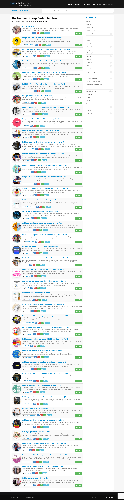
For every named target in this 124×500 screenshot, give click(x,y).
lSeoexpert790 (29, 334)
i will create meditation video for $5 (35, 478)
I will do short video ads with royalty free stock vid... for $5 (43, 420)
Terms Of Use (95, 497)
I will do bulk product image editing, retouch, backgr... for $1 (44, 72)
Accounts (89, 21)
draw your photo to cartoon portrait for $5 (37, 96)
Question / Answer (98, 78)
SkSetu (27, 392)
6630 (47, 241)
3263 (42, 450)
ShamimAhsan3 (29, 183)
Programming (98, 72)
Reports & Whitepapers (93, 81)
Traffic (88, 100)
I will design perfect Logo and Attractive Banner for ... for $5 (43, 130)
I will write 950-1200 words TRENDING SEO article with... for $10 (45, 374)
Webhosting (98, 113)
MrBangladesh (29, 91)
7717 (44, 311)
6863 (49, 44)
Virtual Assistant (98, 107)
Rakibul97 (27, 160)
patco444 (27, 311)
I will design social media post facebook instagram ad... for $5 (44, 165)
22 (35, 56)
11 (41, 114)
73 (42, 33)
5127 (47, 357)
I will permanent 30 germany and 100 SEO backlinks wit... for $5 (45, 339)
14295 (43, 125)
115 (34, 33)
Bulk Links (98, 47)
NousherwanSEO (29, 149)
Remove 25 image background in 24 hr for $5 (38, 408)
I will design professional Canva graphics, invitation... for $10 (44, 443)
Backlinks (87, 4)
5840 (43, 264)
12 (38, 264)
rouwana (27, 276)
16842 (47, 33)
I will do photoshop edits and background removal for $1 (42, 223)
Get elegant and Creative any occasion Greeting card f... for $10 (45, 455)
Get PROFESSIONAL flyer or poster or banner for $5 (40, 212)
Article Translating (92, 27)
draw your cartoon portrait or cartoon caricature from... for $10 (45, 188)
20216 (47, 56)
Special (88, 97)
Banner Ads (89, 37)
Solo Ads (89, 94)
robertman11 (28, 56)
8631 (48, 67)
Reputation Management (94, 85)
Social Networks (98, 91)
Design (88, 50)
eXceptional (28, 33)
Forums (98, 56)
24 (43, 67)
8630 (44, 172)
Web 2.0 (88, 110)
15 (35, 79)
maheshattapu (29, 427)
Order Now (78, 33)
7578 (46, 253)
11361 (46, 438)
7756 (44, 160)
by (27, 33)
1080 (46, 230)
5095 (47, 322)
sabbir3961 (28, 114)
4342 (47, 195)
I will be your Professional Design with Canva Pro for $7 (42, 351)
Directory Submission (92, 53)
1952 (46, 485)
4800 (47, 149)
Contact (111, 497)
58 (43, 91)
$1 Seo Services (108, 4)
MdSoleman (28, 473)
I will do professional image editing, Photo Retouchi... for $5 (43, 466)
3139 (44, 102)
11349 (48, 91)
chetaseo (27, 218)
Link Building (98, 62)
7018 (42, 137)
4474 (45, 473)
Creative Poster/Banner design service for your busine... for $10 (45, 316)
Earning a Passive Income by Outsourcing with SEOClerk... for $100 (46, 49)
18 (36, 67)
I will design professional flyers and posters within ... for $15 (43, 142)
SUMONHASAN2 (29, 241)
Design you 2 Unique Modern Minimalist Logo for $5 (40, 119)
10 (36, 91)
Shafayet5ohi (28, 230)
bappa (26, 264)
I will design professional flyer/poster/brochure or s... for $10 (44, 154)
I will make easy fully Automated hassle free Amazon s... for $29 (45, 258)
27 (44, 44)
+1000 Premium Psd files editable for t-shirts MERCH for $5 (43, 269)
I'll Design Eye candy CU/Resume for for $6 (37, 432)
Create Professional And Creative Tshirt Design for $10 (41, 61)
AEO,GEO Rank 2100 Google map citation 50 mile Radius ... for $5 (45, 327)
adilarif (27, 125)
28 (42, 56)
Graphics (89, 59)
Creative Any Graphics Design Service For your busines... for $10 (45, 235)
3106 (46, 380)
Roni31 (27, 137)
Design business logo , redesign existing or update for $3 (42, 38)
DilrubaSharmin (29, 357)
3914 (45, 114)
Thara (26, 450)
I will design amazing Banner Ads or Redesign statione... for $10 (45, 385)
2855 (44, 276)
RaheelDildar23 (29, 67)
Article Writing (90, 31)
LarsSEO (27, 288)
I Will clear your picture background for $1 (37, 293)
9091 (44, 369)
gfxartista (27, 369)
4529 (42, 392)
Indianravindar (29, 485)
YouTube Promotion (74, 4)
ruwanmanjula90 (29, 44)
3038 (45, 299)
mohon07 (27, 172)
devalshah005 (28, 380)
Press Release (90, 69)
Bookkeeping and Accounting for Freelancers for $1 (40, 246)
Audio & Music (98, 34)
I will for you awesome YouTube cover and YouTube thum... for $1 (46, 107)
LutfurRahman (28, 79)
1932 (43, 288)
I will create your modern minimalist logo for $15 (39, 200)
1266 (49, 415)
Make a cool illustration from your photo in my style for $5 (43, 304)
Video (88, 104)
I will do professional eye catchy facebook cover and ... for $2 (44, 397)
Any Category (90, 24)
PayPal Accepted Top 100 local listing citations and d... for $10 (44, 281)
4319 (46, 334)
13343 (44, 218)
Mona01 (27, 346)
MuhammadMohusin (30, 415)
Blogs (88, 40)
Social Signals (96, 4)
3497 (43, 346)
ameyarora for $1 (28, 26)
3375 (47, 183)
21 (37, 44)
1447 (46, 427)
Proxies (88, 75)
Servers (88, 88)
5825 (48, 207)
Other (98, 66)
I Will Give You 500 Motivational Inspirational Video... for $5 (43, 84)
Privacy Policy (104, 497)
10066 (46, 462)
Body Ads (89, 43)
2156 (46, 403)
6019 (47, 79)
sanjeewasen (28, 438)
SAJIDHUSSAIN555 (30, 207)
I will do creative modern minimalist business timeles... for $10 (44, 362)
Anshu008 (27, 102)
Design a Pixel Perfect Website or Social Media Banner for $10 (44, 177)
